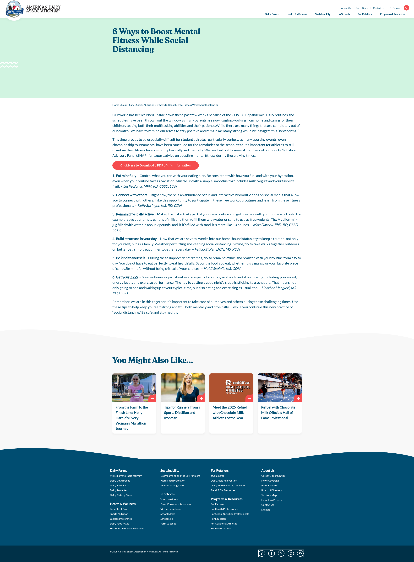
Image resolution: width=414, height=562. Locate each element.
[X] (281, 553)
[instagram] (291, 553)
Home (115, 104)
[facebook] (271, 553)
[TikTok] (262, 553)
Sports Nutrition (145, 104)
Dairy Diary (127, 104)
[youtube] (300, 553)
